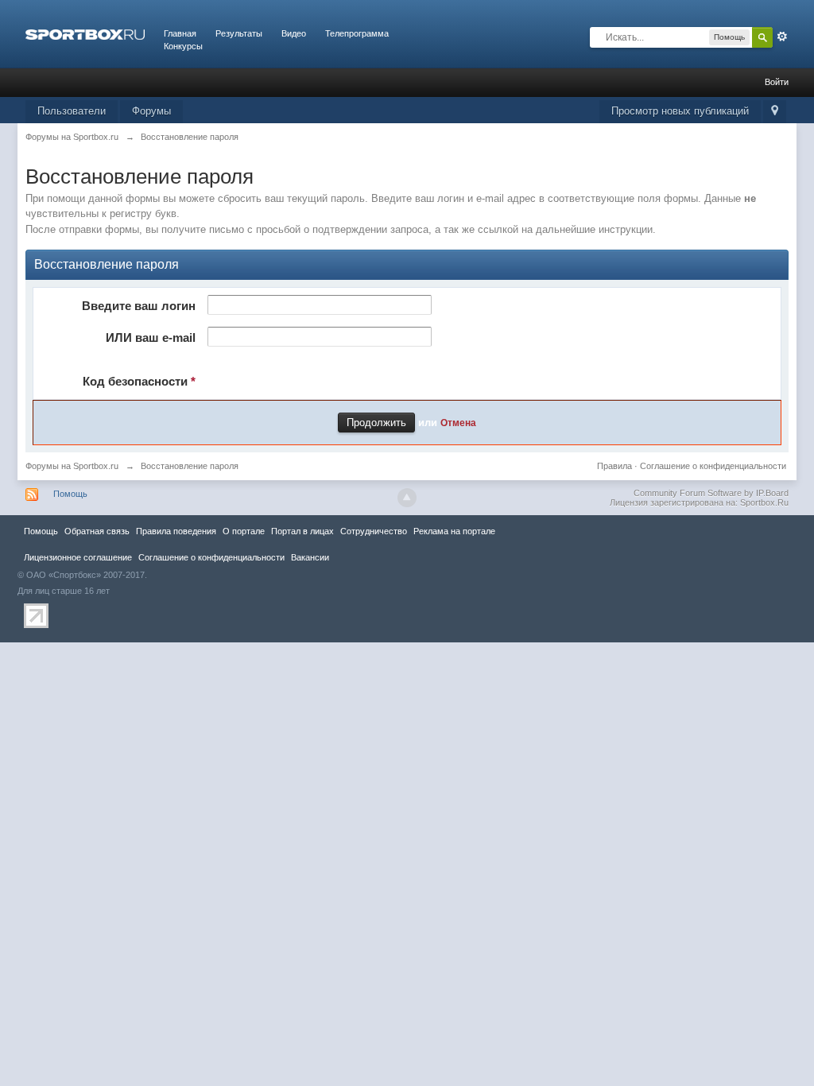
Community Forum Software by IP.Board (711, 493)
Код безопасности (139, 381)
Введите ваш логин (139, 305)
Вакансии (310, 557)
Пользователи (71, 111)
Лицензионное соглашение (78, 557)
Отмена (458, 422)
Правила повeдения (176, 531)
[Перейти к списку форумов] (85, 33)
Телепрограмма (357, 33)
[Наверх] (407, 497)
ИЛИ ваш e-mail (151, 337)
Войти (777, 82)
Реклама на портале (454, 531)
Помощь (70, 493)
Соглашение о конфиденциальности (713, 466)
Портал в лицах (302, 531)
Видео (293, 33)
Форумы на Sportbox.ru (71, 466)
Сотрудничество (373, 531)
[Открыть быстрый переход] (774, 111)
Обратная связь (97, 531)
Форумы (151, 111)
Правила (614, 466)
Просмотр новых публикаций (680, 111)
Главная (180, 33)
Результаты (238, 33)
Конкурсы (183, 46)
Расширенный (782, 36)
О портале (244, 531)
